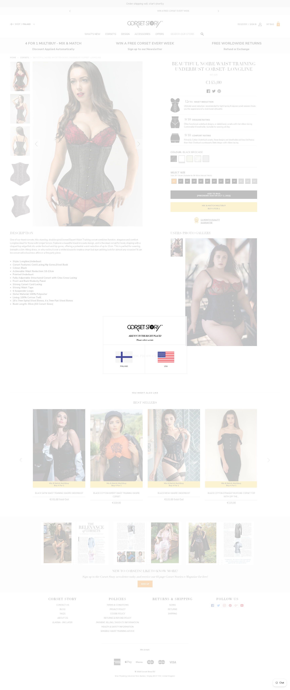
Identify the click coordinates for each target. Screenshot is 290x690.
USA (166, 366)
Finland (124, 366)
